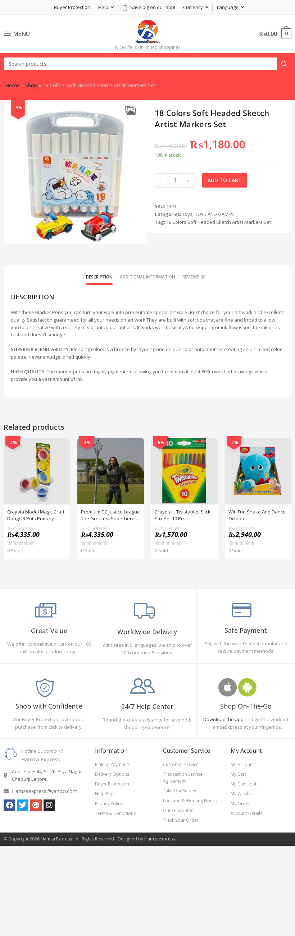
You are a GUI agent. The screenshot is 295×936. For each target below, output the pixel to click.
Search (284, 64)
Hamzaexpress (159, 839)
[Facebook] (9, 805)
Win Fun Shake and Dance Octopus (257, 514)
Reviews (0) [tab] (194, 277)
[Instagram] (49, 805)
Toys (187, 214)
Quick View (61, 447)
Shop (31, 85)
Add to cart (225, 180)
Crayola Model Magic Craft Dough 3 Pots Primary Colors (35, 514)
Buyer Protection (72, 7)
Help (103, 7)
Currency (193, 7)
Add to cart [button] (61, 465)
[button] (130, 110)
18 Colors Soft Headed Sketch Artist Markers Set (218, 222)
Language (228, 7)
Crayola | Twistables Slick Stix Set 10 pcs (182, 514)
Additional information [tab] (147, 277)
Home (12, 85)
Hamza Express (56, 839)
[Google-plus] (36, 805)
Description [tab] (99, 277)
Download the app (223, 719)
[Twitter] (22, 805)
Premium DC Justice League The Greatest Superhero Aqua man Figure (110, 514)
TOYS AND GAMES (214, 214)
